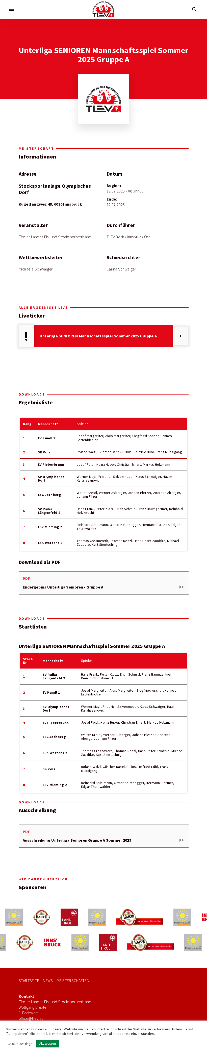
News (48, 980)
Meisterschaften (73, 980)
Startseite (29, 980)
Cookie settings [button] (20, 1043)
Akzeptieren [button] (47, 1043)
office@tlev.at (31, 1018)
